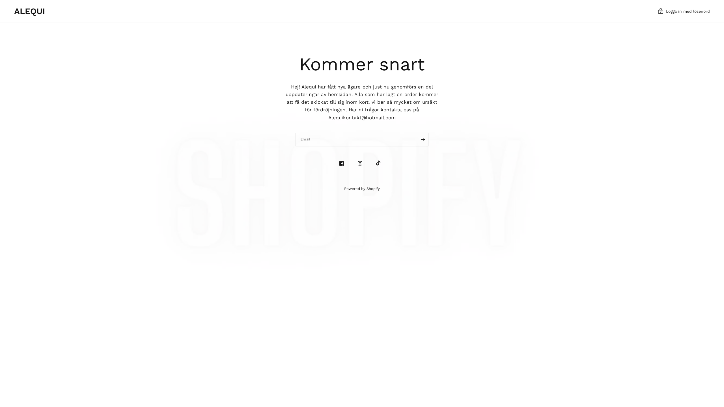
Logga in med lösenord (688, 11)
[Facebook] (343, 163)
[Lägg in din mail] (422, 139)
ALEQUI (29, 11)
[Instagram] (362, 163)
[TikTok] (380, 163)
